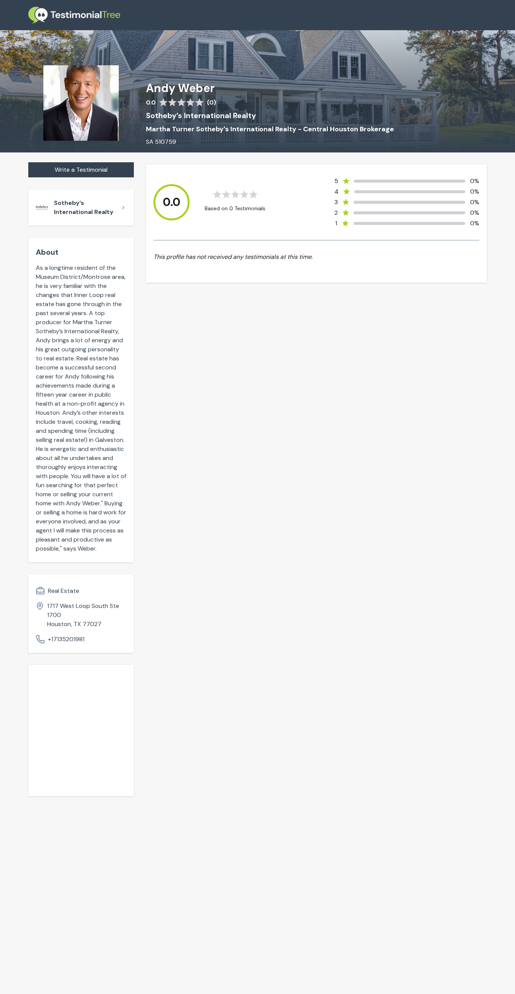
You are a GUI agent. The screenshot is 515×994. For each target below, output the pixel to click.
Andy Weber (180, 88)
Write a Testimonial (81, 170)
